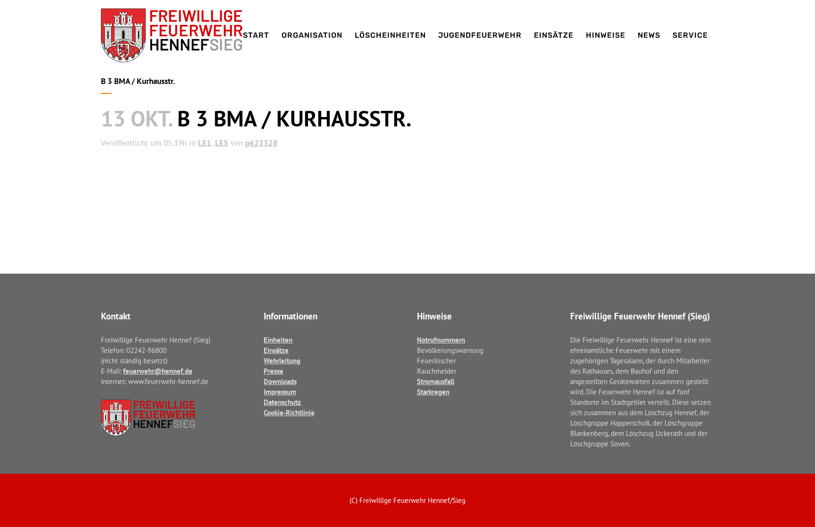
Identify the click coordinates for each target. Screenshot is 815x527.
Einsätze (276, 350)
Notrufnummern (441, 339)
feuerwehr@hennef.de (157, 371)
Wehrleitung (282, 360)
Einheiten (278, 339)
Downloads (280, 381)
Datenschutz (282, 402)
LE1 (204, 143)
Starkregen (433, 391)
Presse (273, 371)
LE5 (221, 143)
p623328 (261, 143)
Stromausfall (435, 381)
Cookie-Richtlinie (289, 412)
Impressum (280, 391)
